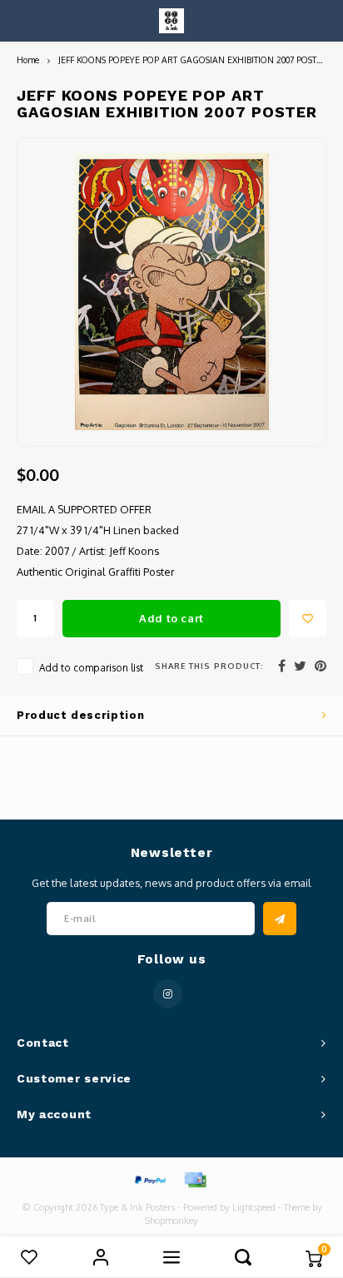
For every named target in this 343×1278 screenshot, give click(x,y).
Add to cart (171, 618)
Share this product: (209, 666)
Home (28, 59)
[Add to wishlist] (307, 618)
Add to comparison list (91, 667)
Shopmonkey (171, 1220)
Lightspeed (254, 1207)
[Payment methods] (149, 1179)
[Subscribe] (279, 918)
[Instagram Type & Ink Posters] (167, 993)
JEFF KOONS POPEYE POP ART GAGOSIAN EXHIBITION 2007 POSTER (192, 59)
